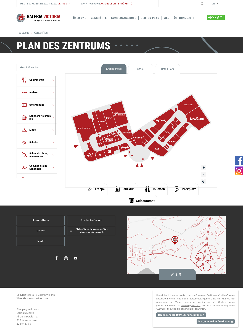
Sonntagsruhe (105, 3)
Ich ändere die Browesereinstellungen (181, 314)
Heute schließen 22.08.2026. (43, 3)
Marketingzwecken (190, 305)
